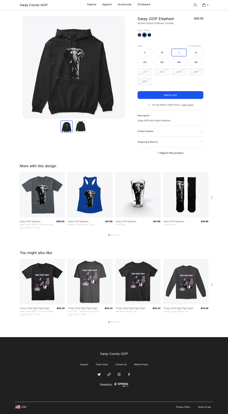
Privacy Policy (183, 407)
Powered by (106, 384)
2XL (145, 62)
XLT (162, 71)
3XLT (196, 71)
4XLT (145, 81)
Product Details (145, 131)
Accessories (125, 4)
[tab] (66, 126)
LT (145, 71)
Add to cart (170, 95)
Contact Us (121, 364)
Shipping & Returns (148, 141)
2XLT (179, 71)
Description (144, 115)
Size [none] (140, 46)
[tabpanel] (74, 67)
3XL (162, 62)
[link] (42, 194)
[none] (193, 45)
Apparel (107, 4)
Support (84, 364)
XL (196, 52)
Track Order (102, 364)
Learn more (187, 104)
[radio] (145, 52)
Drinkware (144, 4)
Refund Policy (141, 364)
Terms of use (204, 407)
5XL (196, 62)
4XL (179, 62)
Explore (91, 4)
